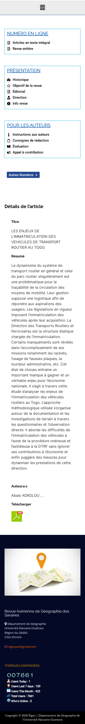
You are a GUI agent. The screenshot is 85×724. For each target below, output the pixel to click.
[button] (42, 8)
